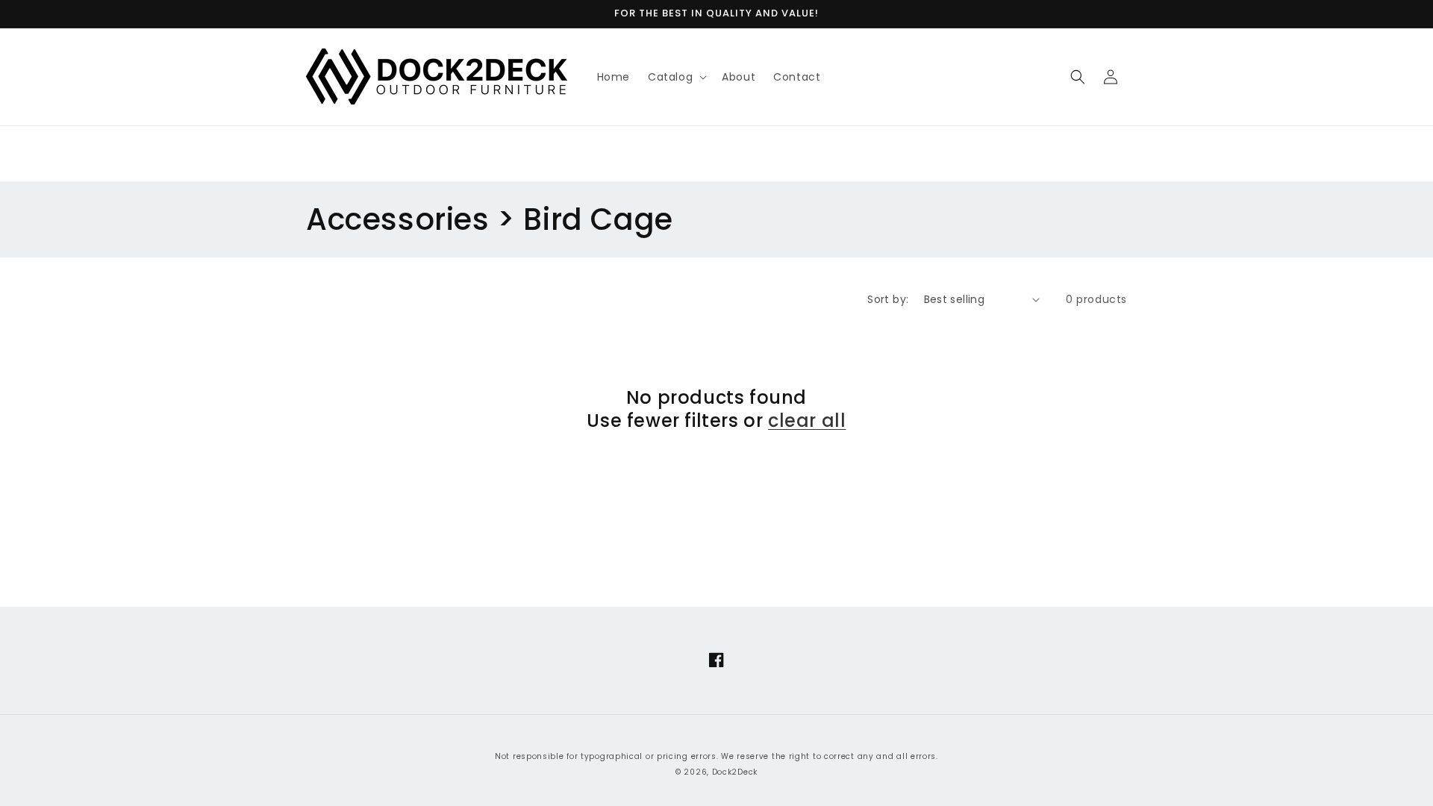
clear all (807, 420)
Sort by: (887, 299)
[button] (676, 77)
